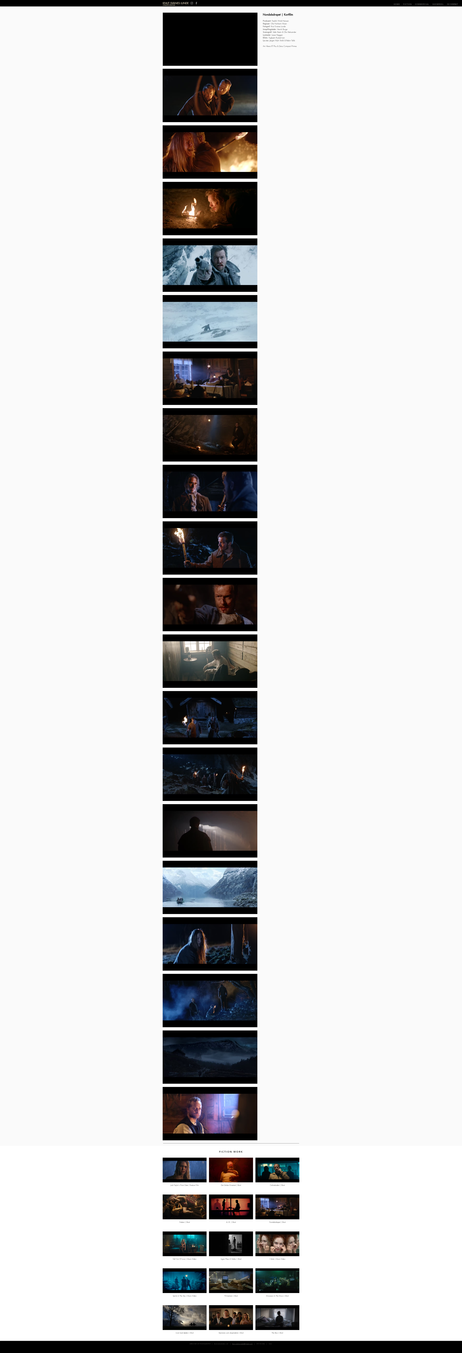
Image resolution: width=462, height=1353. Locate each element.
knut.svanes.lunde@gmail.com (242, 1344)
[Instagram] (191, 3)
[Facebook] (196, 3)
